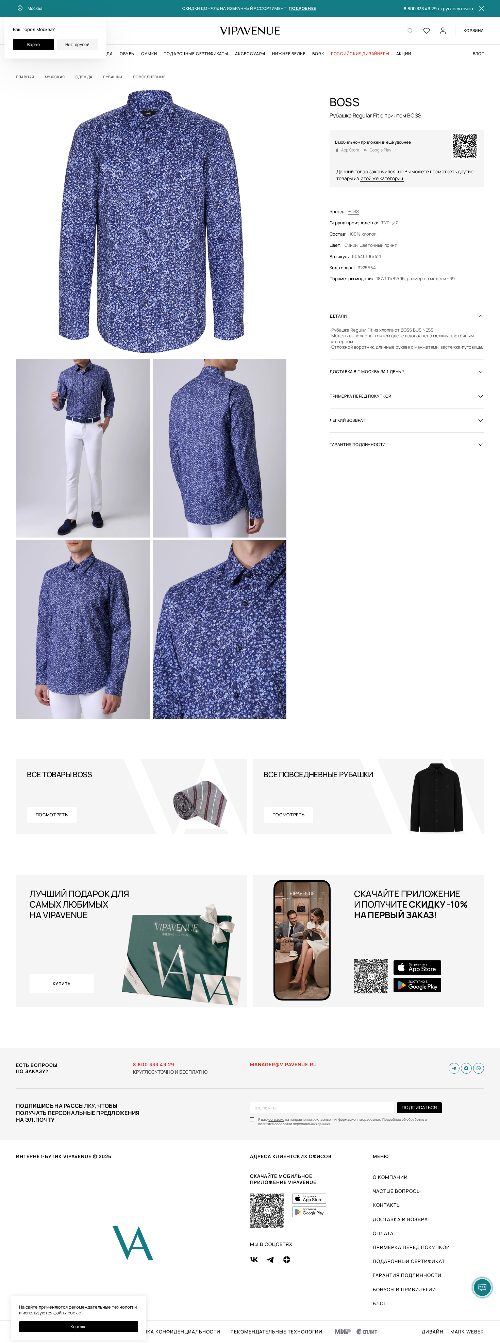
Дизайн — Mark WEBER (453, 1332)
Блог (478, 54)
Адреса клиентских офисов (291, 1156)
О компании (390, 1177)
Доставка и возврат (402, 1219)
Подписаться (419, 1107)
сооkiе (74, 1313)
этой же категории (382, 178)
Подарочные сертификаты (196, 54)
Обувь (127, 54)
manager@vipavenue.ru (283, 1064)
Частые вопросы (397, 1191)
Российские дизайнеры (360, 54)
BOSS (353, 211)
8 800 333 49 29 (420, 8)
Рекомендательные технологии (276, 1332)
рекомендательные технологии (103, 1307)
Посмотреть (52, 815)
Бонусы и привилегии (404, 1289)
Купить (62, 984)
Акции (403, 54)
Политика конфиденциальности (173, 1332)
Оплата (383, 1233)
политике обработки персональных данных (294, 1124)
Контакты (387, 1205)
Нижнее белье (288, 54)
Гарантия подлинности (407, 1275)
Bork (318, 54)
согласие (276, 1119)
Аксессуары (250, 54)
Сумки (149, 54)
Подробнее (302, 8)
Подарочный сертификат (409, 1261)
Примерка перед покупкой (411, 1247)
